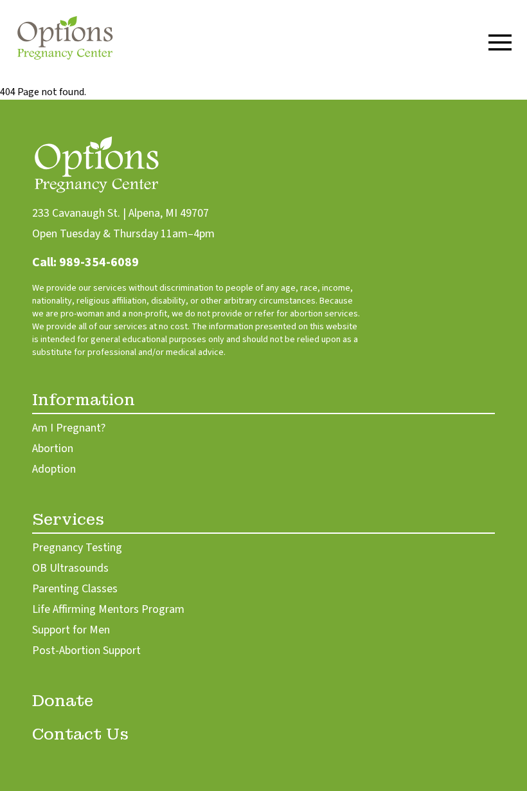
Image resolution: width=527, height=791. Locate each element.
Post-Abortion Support (86, 650)
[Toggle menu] (500, 42)
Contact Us (80, 734)
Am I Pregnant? (68, 428)
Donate (62, 701)
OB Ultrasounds (70, 568)
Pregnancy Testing (77, 548)
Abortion (52, 449)
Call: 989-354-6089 (85, 262)
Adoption (54, 469)
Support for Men (71, 630)
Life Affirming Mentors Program (108, 609)
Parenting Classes (75, 589)
